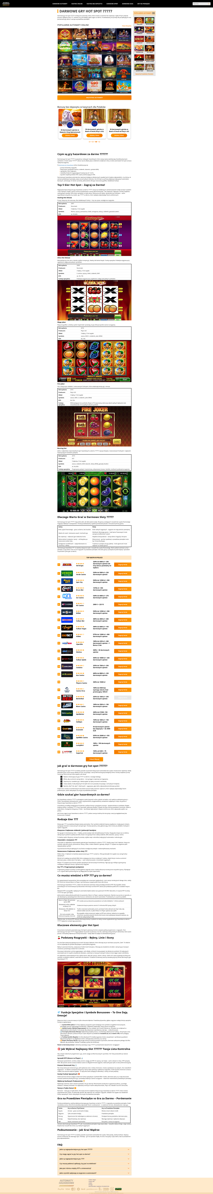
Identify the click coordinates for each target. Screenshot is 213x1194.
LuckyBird (79, 745)
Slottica (79, 652)
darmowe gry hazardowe (66, 165)
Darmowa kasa (127, 4)
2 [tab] (92, 141)
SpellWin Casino (82, 738)
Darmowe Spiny (112, 4)
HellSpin (79, 722)
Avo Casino (80, 675)
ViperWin (79, 644)
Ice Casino (80, 598)
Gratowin (79, 730)
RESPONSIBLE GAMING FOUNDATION (99, 1186)
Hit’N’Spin (79, 566)
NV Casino (80, 605)
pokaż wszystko (126, 26)
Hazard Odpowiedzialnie (112, 1192)
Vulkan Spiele (81, 660)
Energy (90, 1184)
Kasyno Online (77, 4)
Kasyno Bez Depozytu (94, 4)
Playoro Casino (81, 683)
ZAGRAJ (65, 34)
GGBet (78, 636)
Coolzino (79, 668)
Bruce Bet (79, 590)
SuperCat (79, 753)
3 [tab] (96, 141)
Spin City (79, 582)
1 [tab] (89, 141)
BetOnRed (80, 699)
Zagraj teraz (70, 135)
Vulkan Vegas (81, 629)
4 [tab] (99, 141)
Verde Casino (81, 574)
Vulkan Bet (80, 621)
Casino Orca (80, 691)
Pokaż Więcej (94, 759)
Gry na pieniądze (143, 4)
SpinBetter (80, 714)
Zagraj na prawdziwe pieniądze (144, 74)
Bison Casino (81, 706)
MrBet (78, 613)
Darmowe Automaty (60, 4)
